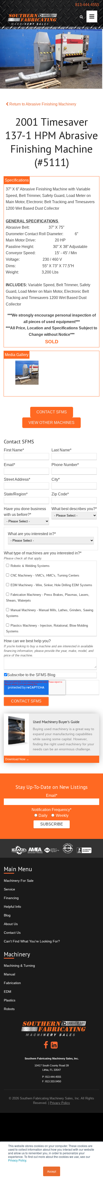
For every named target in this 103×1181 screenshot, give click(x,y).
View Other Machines (51, 423)
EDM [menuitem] (7, 991)
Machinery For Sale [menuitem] (19, 881)
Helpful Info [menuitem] (12, 906)
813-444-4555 (87, 5)
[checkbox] (50, 598)
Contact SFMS (51, 412)
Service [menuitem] (9, 889)
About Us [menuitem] (11, 924)
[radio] (40, 815)
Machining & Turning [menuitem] (19, 965)
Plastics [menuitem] (9, 1000)
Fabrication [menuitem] (12, 983)
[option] (51, 374)
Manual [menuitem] (9, 974)
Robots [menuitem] (9, 1009)
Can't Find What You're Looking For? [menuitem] (32, 941)
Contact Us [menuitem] (12, 932)
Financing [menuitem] (11, 898)
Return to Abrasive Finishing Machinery (42, 104)
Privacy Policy (17, 1160)
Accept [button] (51, 1171)
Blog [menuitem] (7, 915)
